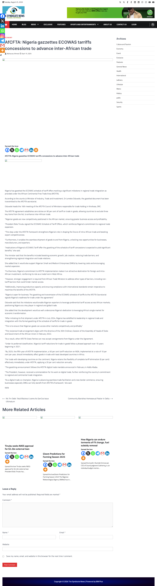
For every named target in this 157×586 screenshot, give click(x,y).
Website (5, 544)
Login (133, 24)
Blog (24, 24)
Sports (119, 106)
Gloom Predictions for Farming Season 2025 (54, 455)
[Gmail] (26, 150)
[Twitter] (120, 2)
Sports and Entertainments (83, 24)
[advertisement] (111, 12)
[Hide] (1, 55)
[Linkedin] (31, 150)
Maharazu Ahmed (13, 53)
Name (5, 532)
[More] (36, 150)
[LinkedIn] (135, 2)
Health (119, 71)
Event (119, 53)
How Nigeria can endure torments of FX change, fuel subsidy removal (95, 442)
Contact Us (122, 24)
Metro (119, 88)
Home (14, 24)
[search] (153, 24)
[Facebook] (127, 2)
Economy (8, 37)
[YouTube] (149, 2)
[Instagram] (142, 2)
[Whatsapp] (17, 150)
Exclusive (48, 24)
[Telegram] (22, 150)
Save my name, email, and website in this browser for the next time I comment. (39, 556)
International (121, 75)
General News (122, 66)
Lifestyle (120, 84)
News (33, 24)
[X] (12, 150)
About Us (108, 24)
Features (61, 24)
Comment (7, 500)
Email (62, 532)
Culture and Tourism (124, 44)
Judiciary (120, 80)
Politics (119, 93)
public (119, 97)
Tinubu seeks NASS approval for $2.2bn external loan (19, 447)
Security (119, 102)
